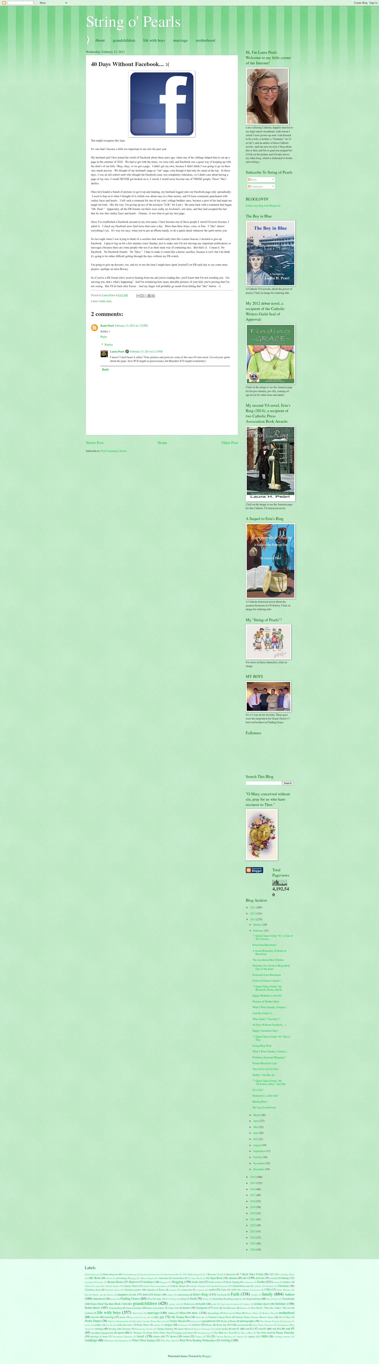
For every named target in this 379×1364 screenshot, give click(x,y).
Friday (206, 1298)
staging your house (184, 1332)
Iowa (216, 1307)
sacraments (242, 1324)
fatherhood (99, 1298)
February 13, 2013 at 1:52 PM (131, 325)
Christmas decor (93, 1289)
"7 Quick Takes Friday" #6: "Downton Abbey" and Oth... (269, 1082)
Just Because (229, 1307)
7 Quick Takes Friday (251, 1274)
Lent (288, 1307)
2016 (253, 1189)
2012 (253, 913)
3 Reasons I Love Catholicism (221, 1274)
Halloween (189, 1303)
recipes (168, 1325)
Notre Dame (93, 1321)
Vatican (239, 1336)
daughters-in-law (127, 1294)
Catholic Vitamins (198, 1285)
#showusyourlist (171, 1274)
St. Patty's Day (163, 1332)
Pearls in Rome (228, 1321)
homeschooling (133, 1307)
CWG (268, 1289)
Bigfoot (133, 1282)
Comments (256, 186)
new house (268, 1317)
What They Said (168, 1340)
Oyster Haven (177, 1321)
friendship (217, 1298)
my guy (159, 1317)
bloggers (164, 1282)
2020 (253, 1213)
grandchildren (124, 40)
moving (109, 1317)
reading (156, 1324)
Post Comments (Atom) (114, 451)
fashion (289, 1294)
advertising (121, 1278)
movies (95, 1317)
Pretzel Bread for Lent (264, 1063)
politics (98, 1324)
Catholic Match (130, 1285)
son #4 (276, 1328)
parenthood (208, 1321)
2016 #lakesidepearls (192, 1274)
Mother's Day (268, 1313)
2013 (253, 919)
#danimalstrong (92, 1274)
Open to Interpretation (118, 1321)
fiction (113, 1298)
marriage (180, 40)
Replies (109, 344)
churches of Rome (156, 1289)
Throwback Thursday (122, 1336)
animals (233, 1278)
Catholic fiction (112, 1285)
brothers (287, 1281)
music (123, 1317)
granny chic (174, 1303)
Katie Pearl (107, 326)
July (255, 1139)
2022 (253, 1225)
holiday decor (261, 1304)
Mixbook (227, 1313)
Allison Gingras (147, 1278)
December (259, 1169)
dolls (145, 1294)
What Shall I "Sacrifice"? (266, 1019)
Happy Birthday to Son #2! (267, 995)
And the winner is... (263, 1013)
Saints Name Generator (263, 1324)
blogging (177, 1282)
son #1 (235, 1328)
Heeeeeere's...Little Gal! (265, 1095)
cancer (98, 1285)
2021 (253, 1219)
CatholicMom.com (240, 1285)
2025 (253, 1243)
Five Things (171, 1298)
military (171, 1312)
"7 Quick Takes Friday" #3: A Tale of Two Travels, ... (272, 937)
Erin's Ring (200, 1294)
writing (225, 1340)
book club (197, 1282)
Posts (253, 179)
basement (89, 1282)
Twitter (198, 1336)
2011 (253, 907)
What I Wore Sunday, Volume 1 (269, 1007)
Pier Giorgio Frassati (269, 1321)
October (258, 1157)
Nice (288, 1317)
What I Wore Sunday (143, 1340)
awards (273, 1278)
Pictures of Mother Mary (266, 1001)
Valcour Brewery (224, 1336)
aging (133, 1278)
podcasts (287, 1321)
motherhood (205, 40)
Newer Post (94, 442)
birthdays (149, 1282)
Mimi (182, 1313)
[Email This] (138, 296)
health (202, 1304)
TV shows (171, 1336)
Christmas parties (132, 1289)
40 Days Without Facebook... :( (269, 1025)
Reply (103, 336)
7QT (271, 1274)
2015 (253, 1183)
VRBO (264, 1336)
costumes (200, 1289)
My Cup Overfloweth (264, 1107)
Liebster (89, 1312)
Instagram (201, 1308)
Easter (157, 1294)
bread (276, 1282)
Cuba (223, 1289)
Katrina (243, 1307)
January (257, 924)
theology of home (99, 1336)
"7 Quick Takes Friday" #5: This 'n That (271, 1038)
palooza (194, 1321)
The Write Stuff (264, 1332)
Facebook (221, 1294)
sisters (181, 1328)
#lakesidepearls (110, 1274)
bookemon (248, 1282)
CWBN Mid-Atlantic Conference (245, 1289)
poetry (88, 1324)
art (245, 1278)
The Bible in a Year (223, 1332)
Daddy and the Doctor (103, 1294)
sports (121, 1332)
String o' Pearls (133, 20)
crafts (212, 1289)
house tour (173, 1307)
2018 (253, 1201)
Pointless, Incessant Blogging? (269, 1057)
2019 (253, 1207)
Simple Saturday (165, 1328)
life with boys (154, 40)
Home (162, 442)
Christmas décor (112, 1289)
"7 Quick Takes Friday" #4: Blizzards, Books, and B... (267, 988)
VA (208, 1336)
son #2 (249, 1328)
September (259, 1151)
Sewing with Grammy (119, 1328)
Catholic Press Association (154, 1285)
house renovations (155, 1307)
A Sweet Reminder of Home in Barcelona (269, 952)
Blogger (206, 1356)
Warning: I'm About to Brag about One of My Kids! (271, 967)
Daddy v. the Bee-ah (263, 1075)
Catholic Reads (177, 1285)
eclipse (170, 1294)
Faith (102, 301)
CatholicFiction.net (218, 1285)
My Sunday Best (181, 1317)
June (256, 1133)
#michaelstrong (129, 1274)
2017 (253, 1195)
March (257, 1115)
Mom (238, 1312)
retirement (183, 1324)
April (256, 1121)
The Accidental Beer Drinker (268, 960)
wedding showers (283, 1336)
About (100, 40)
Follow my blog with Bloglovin (263, 205)
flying (183, 1298)
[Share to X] (146, 296)
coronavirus (186, 1289)
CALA (88, 1285)
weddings (91, 1340)
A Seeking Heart (286, 1274)
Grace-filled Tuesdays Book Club (108, 1304)
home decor (92, 1307)
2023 (253, 1231)
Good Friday (272, 1298)
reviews (196, 1325)
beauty (100, 1282)
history (247, 1303)
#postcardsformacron (150, 1274)
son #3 (262, 1328)
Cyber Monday (284, 1289)
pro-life (109, 1324)
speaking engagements (102, 1332)
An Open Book (195, 1278)
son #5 (290, 1328)
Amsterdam (178, 1278)
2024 (253, 1237)
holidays (280, 1303)
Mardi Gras (138, 1313)
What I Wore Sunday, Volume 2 (269, 1051)
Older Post (229, 442)
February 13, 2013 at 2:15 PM (146, 351)
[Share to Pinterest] (153, 296)
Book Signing (232, 1281)
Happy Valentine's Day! (265, 1030)
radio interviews (125, 1324)
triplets (156, 1336)
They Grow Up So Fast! (265, 1069)
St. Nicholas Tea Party (141, 1332)
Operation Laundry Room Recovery (149, 1321)
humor (186, 1308)
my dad (146, 1317)
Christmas (283, 1286)
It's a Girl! (258, 1090)
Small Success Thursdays (199, 1328)
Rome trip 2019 (224, 1324)
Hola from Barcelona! (264, 945)
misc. (109, 301)
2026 (253, 1249)
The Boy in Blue (244, 1332)
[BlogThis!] (142, 296)
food (193, 1298)
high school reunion (230, 1303)
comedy (172, 1289)
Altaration (163, 1278)
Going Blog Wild (261, 1045)
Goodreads (288, 1298)
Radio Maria (143, 1324)
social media (221, 1328)
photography (247, 1321)
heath (214, 1303)
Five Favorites (155, 1298)
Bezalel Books (115, 1282)
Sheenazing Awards (144, 1328)
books (261, 1282)
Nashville (200, 1317)
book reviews (215, 1281)
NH (280, 1317)
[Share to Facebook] (149, 296)
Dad (87, 1294)
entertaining (183, 1294)
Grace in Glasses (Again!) (266, 980)
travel (140, 1336)
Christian (269, 1285)
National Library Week (219, 1317)
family (267, 1294)
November (259, 1163)
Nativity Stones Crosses (247, 1317)
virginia (251, 1336)
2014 (253, 1177)
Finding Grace (129, 1298)
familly (254, 1294)
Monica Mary (251, 1313)
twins (186, 1336)
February (258, 930)
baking (285, 1278)
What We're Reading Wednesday (197, 1340)
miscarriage (213, 1312)
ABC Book (94, 1278)
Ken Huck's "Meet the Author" (266, 1307)
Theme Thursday (285, 1332)
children (257, 1285)
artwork (259, 1278)
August (257, 1145)
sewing (99, 1328)
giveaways (255, 1298)
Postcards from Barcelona (266, 975)
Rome (209, 1324)
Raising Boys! (260, 1101)
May (256, 1127)
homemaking (115, 1307)
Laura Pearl (117, 351)
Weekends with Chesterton (116, 1340)
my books (134, 1317)
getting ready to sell (235, 1298)
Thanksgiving (203, 1332)
